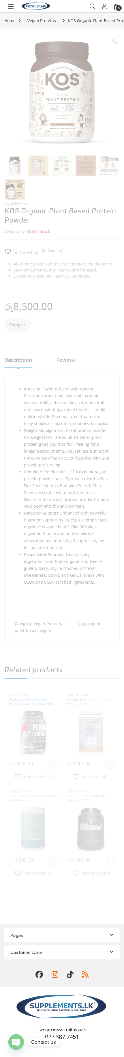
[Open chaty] (16, 1042)
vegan (45, 630)
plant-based (26, 630)
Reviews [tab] (66, 360)
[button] (114, 41)
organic (95, 623)
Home (9, 20)
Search (92, 6)
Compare (55, 250)
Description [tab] (18, 360)
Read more (52, 765)
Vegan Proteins (41, 20)
